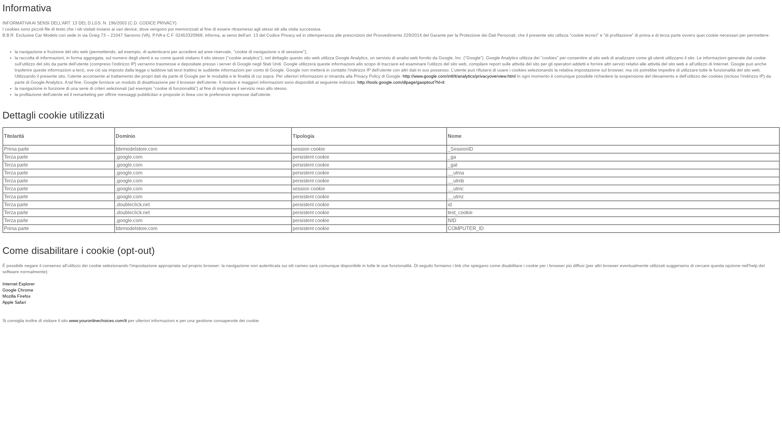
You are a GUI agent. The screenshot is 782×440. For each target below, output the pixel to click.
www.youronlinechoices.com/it (98, 320)
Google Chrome (17, 290)
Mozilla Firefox (16, 296)
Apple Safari (14, 302)
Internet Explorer (18, 283)
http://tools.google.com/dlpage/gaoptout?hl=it (400, 82)
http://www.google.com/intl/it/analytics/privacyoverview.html (459, 76)
